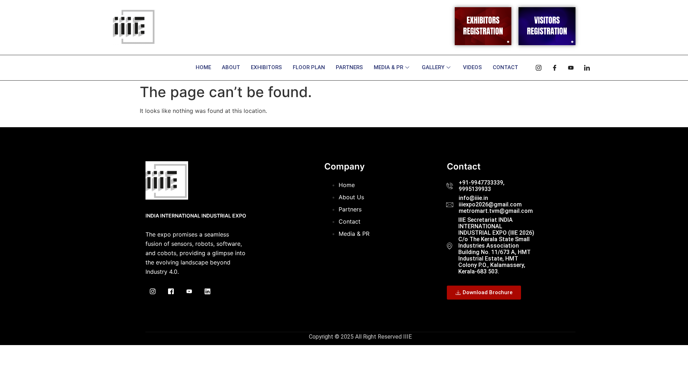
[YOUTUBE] (189, 292)
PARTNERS (349, 67)
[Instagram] (536, 67)
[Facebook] (552, 67)
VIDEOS (472, 67)
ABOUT (231, 67)
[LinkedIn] (584, 67)
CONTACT (505, 67)
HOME (203, 67)
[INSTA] (152, 292)
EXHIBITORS (266, 67)
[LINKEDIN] (207, 292)
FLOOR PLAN (309, 67)
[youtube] (568, 67)
